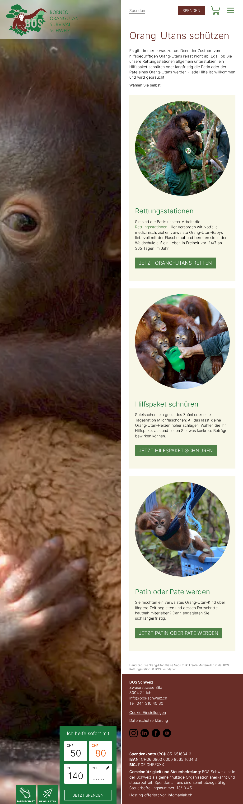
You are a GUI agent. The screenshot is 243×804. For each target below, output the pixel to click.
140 (75, 773)
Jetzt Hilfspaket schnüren (176, 451)
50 (74, 751)
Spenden (137, 10)
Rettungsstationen (151, 227)
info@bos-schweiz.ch (148, 698)
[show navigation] (230, 10)
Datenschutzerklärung (148, 720)
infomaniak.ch (180, 795)
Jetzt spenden (88, 795)
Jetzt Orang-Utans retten (175, 263)
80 (99, 751)
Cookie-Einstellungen (147, 713)
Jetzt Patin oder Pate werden (178, 633)
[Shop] (215, 10)
